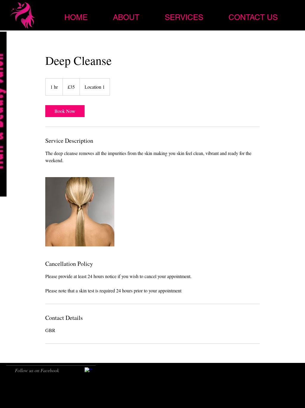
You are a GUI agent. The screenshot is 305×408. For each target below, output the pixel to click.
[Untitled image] (79, 211)
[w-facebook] (88, 371)
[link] (65, 111)
